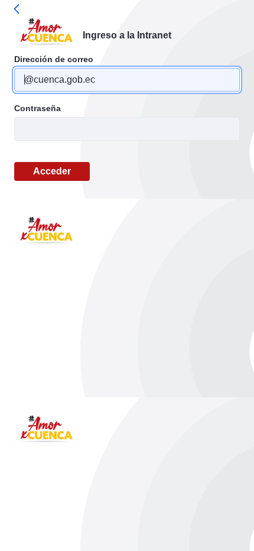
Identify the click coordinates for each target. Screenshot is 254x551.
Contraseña (37, 108)
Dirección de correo (53, 59)
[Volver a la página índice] (16, 9)
